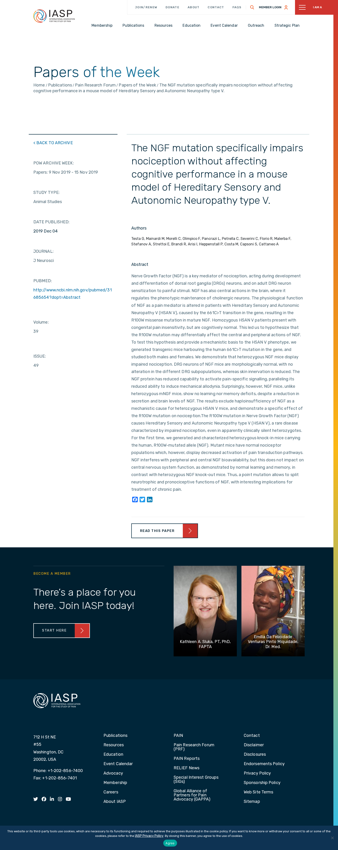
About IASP (114, 801)
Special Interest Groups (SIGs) (196, 779)
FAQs (237, 7)
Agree (170, 843)
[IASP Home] (54, 15)
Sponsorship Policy (262, 783)
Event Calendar (118, 764)
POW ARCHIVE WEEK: (53, 163)
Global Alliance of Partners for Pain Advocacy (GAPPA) (192, 795)
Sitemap (252, 801)
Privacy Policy (257, 773)
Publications (115, 735)
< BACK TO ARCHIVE (53, 142)
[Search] (252, 7)
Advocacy (113, 773)
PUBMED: (42, 280)
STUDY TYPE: (46, 192)
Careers (110, 792)
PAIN (178, 735)
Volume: (41, 322)
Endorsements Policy (264, 764)
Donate (172, 7)
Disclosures (255, 754)
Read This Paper (157, 531)
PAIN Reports (187, 758)
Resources (113, 745)
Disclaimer (254, 745)
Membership (115, 783)
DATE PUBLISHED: (51, 221)
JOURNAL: (43, 251)
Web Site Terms (258, 792)
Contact (216, 7)
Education (113, 754)
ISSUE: (39, 356)
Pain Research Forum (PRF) (194, 747)
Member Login (270, 7)
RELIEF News (186, 768)
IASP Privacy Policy (149, 836)
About (194, 7)
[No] (332, 838)
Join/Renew (146, 7)
